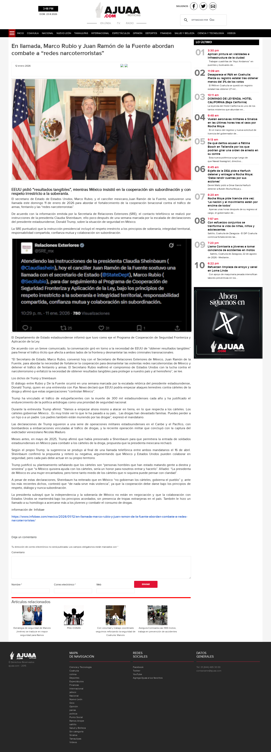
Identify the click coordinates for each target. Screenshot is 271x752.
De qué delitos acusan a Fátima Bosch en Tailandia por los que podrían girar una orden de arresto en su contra (233, 149)
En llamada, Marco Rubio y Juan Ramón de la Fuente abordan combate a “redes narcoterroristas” (93, 50)
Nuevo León (64, 33)
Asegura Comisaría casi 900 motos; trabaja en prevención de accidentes (157, 630)
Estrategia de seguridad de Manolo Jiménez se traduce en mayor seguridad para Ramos (32, 632)
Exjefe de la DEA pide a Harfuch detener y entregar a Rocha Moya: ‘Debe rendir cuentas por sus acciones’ (230, 176)
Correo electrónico (65, 584)
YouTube (137, 674)
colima (72, 674)
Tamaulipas (81, 33)
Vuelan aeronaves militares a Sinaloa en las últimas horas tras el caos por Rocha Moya (232, 122)
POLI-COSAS (74, 628)
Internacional (100, 33)
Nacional (47, 33)
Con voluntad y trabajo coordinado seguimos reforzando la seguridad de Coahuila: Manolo (116, 632)
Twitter (136, 670)
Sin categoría (76, 731)
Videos (231, 33)
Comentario (18, 552)
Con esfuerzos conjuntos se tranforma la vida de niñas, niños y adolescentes (231, 226)
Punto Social (76, 717)
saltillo (72, 724)
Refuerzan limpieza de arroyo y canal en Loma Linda (232, 269)
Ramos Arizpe (76, 720)
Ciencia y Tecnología (211, 33)
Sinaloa (73, 735)
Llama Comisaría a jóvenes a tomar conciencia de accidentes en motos (231, 248)
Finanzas (165, 33)
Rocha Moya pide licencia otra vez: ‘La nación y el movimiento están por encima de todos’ (233, 202)
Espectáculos (121, 33)
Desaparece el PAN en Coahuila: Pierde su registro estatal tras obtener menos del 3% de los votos (233, 78)
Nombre (17, 584)
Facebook (138, 667)
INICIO (20, 33)
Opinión (137, 33)
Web (98, 584)
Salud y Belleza (184, 33)
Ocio (71, 703)
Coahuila (33, 33)
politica (73, 713)
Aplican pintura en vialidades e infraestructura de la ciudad (228, 56)
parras (72, 710)
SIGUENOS (182, 6)
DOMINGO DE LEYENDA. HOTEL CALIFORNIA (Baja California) (230, 100)
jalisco (72, 692)
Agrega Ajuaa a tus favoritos (148, 677)
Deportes (151, 33)
